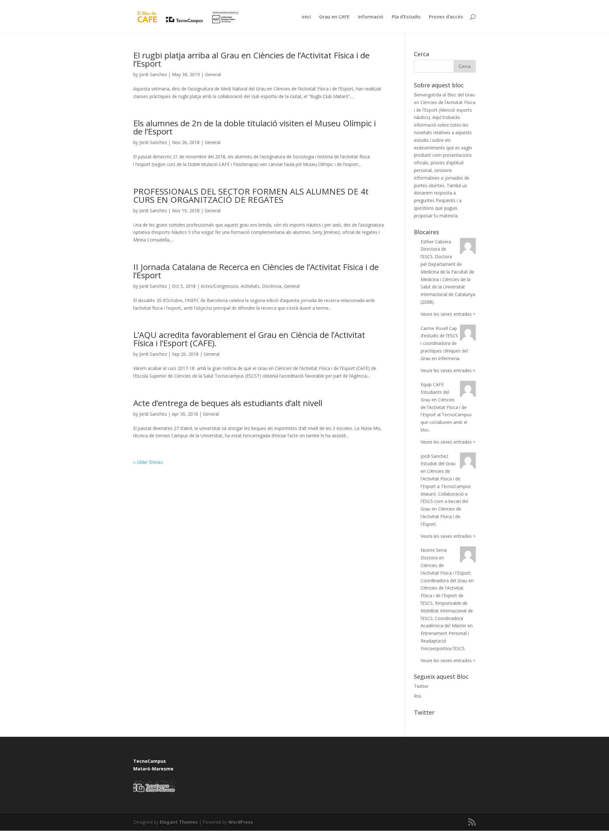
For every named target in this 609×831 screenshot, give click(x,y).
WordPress (240, 822)
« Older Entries (148, 462)
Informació (370, 17)
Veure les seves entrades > (448, 314)
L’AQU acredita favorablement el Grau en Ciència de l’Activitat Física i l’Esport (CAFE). (249, 339)
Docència (271, 286)
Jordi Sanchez (153, 74)
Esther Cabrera (436, 242)
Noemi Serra (434, 550)
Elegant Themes (179, 822)
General (213, 74)
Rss (417, 696)
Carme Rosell (434, 328)
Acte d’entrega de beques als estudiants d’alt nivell (227, 403)
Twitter (421, 686)
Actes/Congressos (219, 286)
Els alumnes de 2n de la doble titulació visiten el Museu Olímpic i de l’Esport (254, 127)
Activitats (250, 286)
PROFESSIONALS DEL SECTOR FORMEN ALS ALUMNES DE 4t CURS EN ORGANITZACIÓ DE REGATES (251, 195)
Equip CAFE (432, 384)
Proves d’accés (446, 17)
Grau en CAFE (334, 17)
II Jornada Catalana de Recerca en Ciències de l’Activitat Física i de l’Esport (256, 271)
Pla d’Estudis (406, 17)
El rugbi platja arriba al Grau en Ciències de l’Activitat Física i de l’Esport (251, 59)
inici (306, 17)
